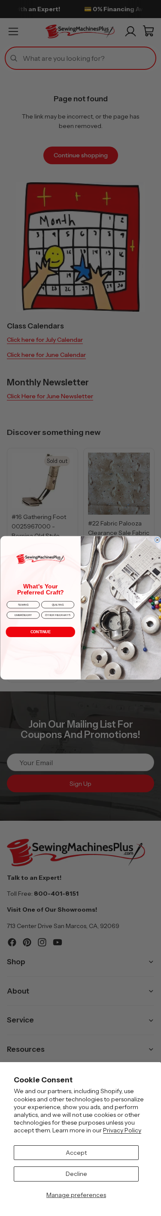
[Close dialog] (157, 540)
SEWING (23, 604)
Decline (76, 1174)
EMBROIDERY (23, 615)
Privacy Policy (122, 1130)
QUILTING (58, 604)
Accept (76, 1153)
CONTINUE (40, 632)
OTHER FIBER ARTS (57, 615)
